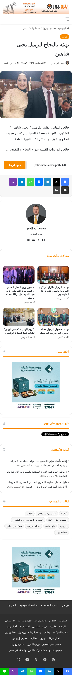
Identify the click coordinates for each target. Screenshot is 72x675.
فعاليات (33, 638)
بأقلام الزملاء (34, 632)
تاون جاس (50, 526)
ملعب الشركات (60, 632)
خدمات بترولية (25, 620)
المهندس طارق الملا (57, 520)
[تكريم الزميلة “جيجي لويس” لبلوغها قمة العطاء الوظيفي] (19, 317)
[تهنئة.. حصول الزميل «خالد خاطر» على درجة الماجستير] (53, 317)
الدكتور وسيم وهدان (47, 513)
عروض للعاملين (39, 626)
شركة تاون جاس (14, 526)
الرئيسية (62, 28)
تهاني (25, 28)
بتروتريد (63, 526)
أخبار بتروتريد (17, 644)
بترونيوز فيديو (56, 650)
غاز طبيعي (10, 620)
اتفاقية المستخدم (49, 605)
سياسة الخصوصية (28, 605)
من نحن (65, 605)
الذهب (29, 513)
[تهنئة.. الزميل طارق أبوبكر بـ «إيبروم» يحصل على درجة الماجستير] (53, 275)
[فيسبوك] (65, 182)
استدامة (63, 620)
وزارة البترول (33, 644)
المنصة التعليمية (58, 626)
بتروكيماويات (40, 620)
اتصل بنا (12, 605)
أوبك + (64, 513)
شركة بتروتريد (33, 526)
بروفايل (22, 632)
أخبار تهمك (11, 626)
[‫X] (56, 182)
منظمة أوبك (61, 532)
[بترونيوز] (36, 7)
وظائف (46, 632)
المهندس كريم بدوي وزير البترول (28, 520)
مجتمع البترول (49, 28)
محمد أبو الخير (57, 63)
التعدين (52, 620)
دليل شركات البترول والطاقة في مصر (28, 650)
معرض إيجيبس (19, 638)
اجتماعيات (35, 28)
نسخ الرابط (15, 165)
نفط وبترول (10, 632)
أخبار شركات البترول (49, 638)
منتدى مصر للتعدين (51, 644)
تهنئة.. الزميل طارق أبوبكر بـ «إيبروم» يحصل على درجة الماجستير (54, 291)
